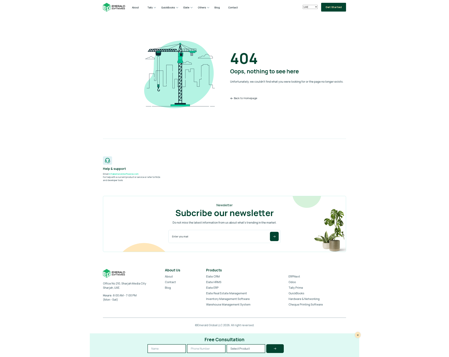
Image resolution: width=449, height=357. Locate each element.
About (135, 7)
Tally (150, 7)
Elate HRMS (213, 282)
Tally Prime (296, 288)
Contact (233, 7)
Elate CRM (213, 276)
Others (202, 7)
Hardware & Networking (304, 299)
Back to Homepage (245, 98)
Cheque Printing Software (306, 304)
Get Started (334, 7)
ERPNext (294, 276)
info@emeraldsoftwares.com (124, 173)
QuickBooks (168, 7)
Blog (217, 7)
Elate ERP (212, 288)
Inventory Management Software (228, 299)
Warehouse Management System (228, 304)
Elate (186, 7)
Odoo (292, 282)
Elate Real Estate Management (226, 293)
